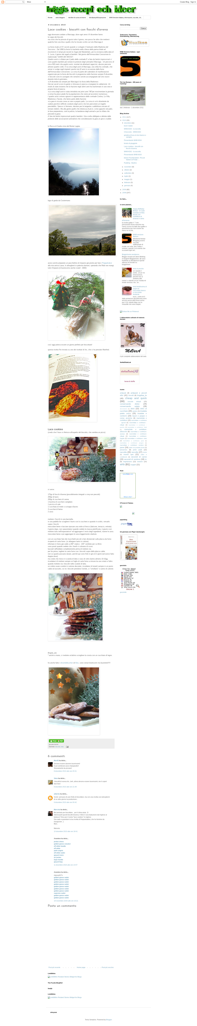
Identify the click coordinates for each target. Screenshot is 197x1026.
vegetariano (127, 462)
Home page (81, 967)
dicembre (127, 123)
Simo (56, 778)
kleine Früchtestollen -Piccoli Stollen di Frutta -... (134, 159)
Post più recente (54, 967)
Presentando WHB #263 (133, 155)
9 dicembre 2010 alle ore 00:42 (65, 802)
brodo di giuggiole (130, 143)
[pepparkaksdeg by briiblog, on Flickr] (76, 340)
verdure (140, 462)
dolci (133, 408)
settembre (128, 173)
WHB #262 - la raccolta (132, 151)
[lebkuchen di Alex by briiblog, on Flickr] (74, 735)
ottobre (127, 170)
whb (122, 464)
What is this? (128, 497)
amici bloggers (60, 17)
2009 (124, 190)
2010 (124, 120)
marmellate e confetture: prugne (132, 443)
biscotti (57, 746)
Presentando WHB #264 (133, 140)
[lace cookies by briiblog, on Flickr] (72, 421)
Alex (77, 663)
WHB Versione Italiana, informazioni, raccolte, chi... (125, 17)
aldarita (57, 794)
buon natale (128, 126)
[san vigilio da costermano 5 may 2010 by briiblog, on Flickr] (82, 256)
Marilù (56, 760)
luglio (126, 176)
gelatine (135, 411)
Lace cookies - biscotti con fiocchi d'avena (133, 147)
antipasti (123, 393)
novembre (128, 167)
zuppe (133, 464)
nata (62, 746)
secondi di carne (139, 457)
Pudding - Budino (130, 163)
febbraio (127, 182)
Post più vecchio (108, 967)
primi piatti (137, 450)
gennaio (127, 186)
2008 (124, 193)
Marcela (57, 810)
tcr (146, 459)
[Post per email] (66, 746)
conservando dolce (129, 404)
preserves (123, 450)
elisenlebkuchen (66, 663)
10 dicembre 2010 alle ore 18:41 (66, 831)
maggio (127, 179)
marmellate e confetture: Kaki (137, 427)
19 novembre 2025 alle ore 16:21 (66, 901)
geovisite (123, 592)
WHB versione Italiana (138, 235)
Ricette (50, 17)
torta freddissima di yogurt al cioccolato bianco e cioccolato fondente (140, 290)
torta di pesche (138, 269)
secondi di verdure (132, 459)
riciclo (145, 452)
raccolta (123, 452)
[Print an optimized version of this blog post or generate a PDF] (56, 742)
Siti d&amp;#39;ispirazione (97, 17)
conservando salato (130, 406)
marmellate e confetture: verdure (132, 445)
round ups (128, 454)
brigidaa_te (142, 395)
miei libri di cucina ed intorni (77, 17)
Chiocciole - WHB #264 (132, 132)
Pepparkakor (107, 263)
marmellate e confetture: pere (133, 441)
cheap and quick (136, 398)
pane (122, 447)
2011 (124, 117)
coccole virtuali (134, 402)
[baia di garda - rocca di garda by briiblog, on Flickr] (74, 196)
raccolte (134, 452)
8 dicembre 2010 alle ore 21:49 (65, 787)
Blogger (109, 1020)
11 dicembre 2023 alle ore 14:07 (65, 865)
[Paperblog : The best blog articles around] (126, 526)
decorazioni (123, 408)
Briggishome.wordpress (130, 254)
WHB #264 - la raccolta (132, 129)
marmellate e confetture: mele (137, 438)
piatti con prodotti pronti (136, 447)
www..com (128, 474)
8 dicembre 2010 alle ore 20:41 (65, 771)
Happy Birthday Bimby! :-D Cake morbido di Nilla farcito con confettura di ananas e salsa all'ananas (133, 214)
